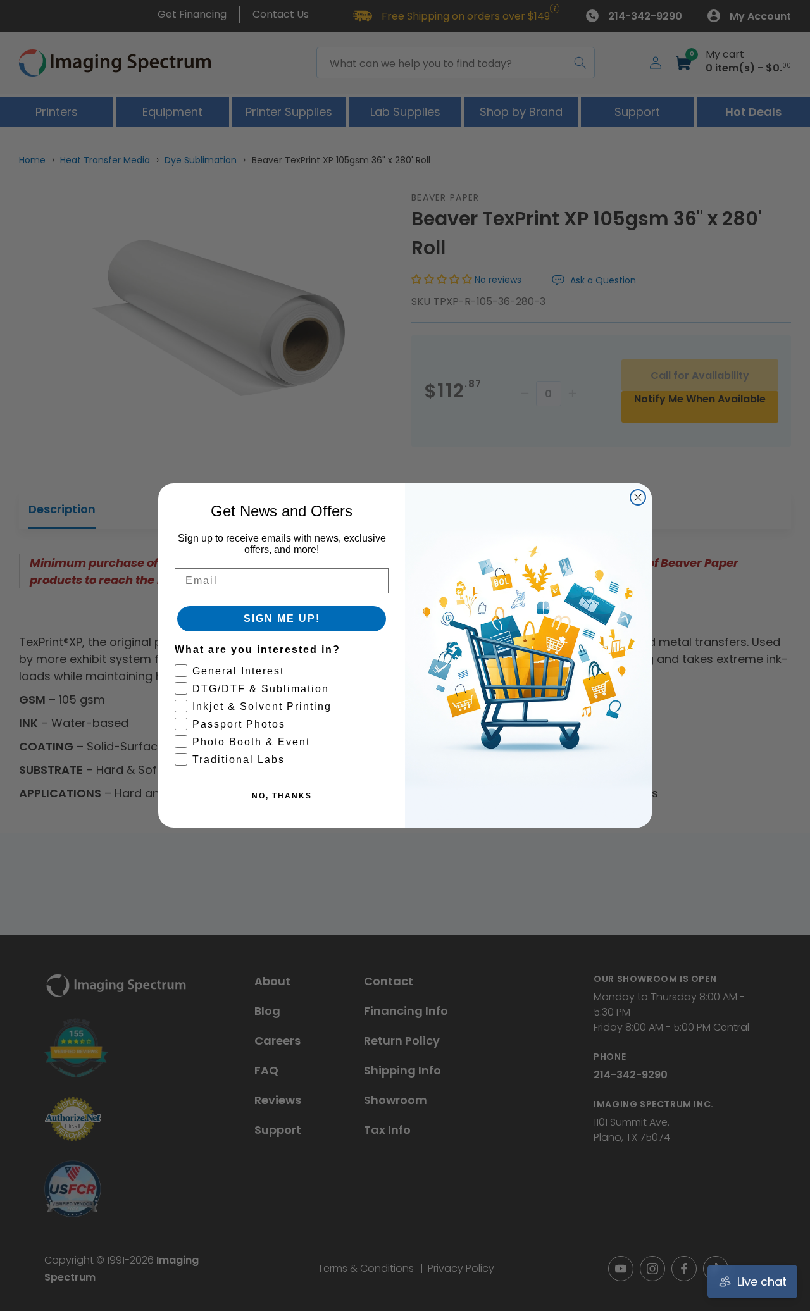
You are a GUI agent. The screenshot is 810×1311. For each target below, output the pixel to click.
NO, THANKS (282, 796)
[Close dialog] (637, 497)
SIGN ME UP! (282, 618)
